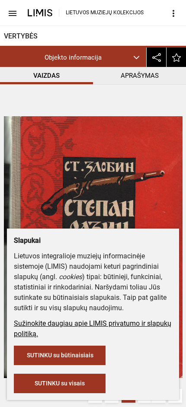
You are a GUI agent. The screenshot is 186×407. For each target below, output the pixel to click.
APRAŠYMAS (140, 75)
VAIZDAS (46, 75)
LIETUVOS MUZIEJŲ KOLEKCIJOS (105, 13)
